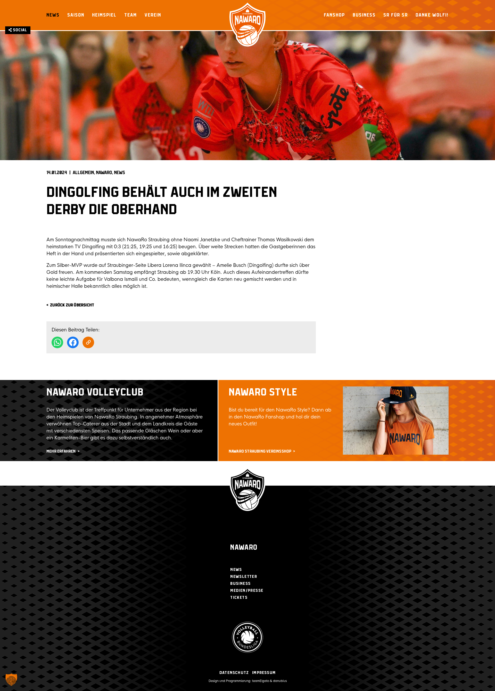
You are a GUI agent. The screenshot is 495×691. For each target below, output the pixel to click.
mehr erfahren (61, 451)
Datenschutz (234, 673)
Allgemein (83, 172)
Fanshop (334, 15)
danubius (280, 681)
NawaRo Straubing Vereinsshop (260, 451)
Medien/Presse (246, 591)
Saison (75, 15)
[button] (11, 679)
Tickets (239, 598)
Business (364, 15)
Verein (153, 15)
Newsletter (243, 577)
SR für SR (395, 15)
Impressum (264, 673)
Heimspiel (104, 15)
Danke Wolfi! (432, 15)
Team (130, 15)
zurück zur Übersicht (72, 305)
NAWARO (104, 172)
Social (19, 30)
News (53, 15)
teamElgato (260, 681)
